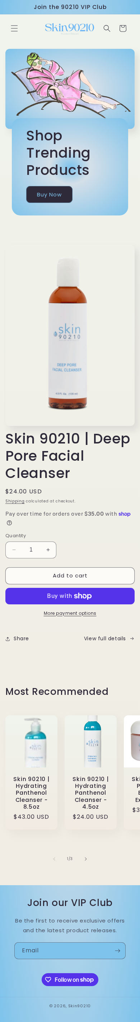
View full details (105, 638)
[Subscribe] (117, 950)
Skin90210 (79, 1006)
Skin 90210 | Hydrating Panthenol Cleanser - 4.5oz (90, 793)
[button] (14, 28)
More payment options (70, 613)
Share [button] (21, 638)
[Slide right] (86, 859)
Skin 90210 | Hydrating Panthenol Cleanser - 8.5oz (31, 793)
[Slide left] (54, 859)
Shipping (15, 501)
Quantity (15, 535)
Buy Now (49, 194)
